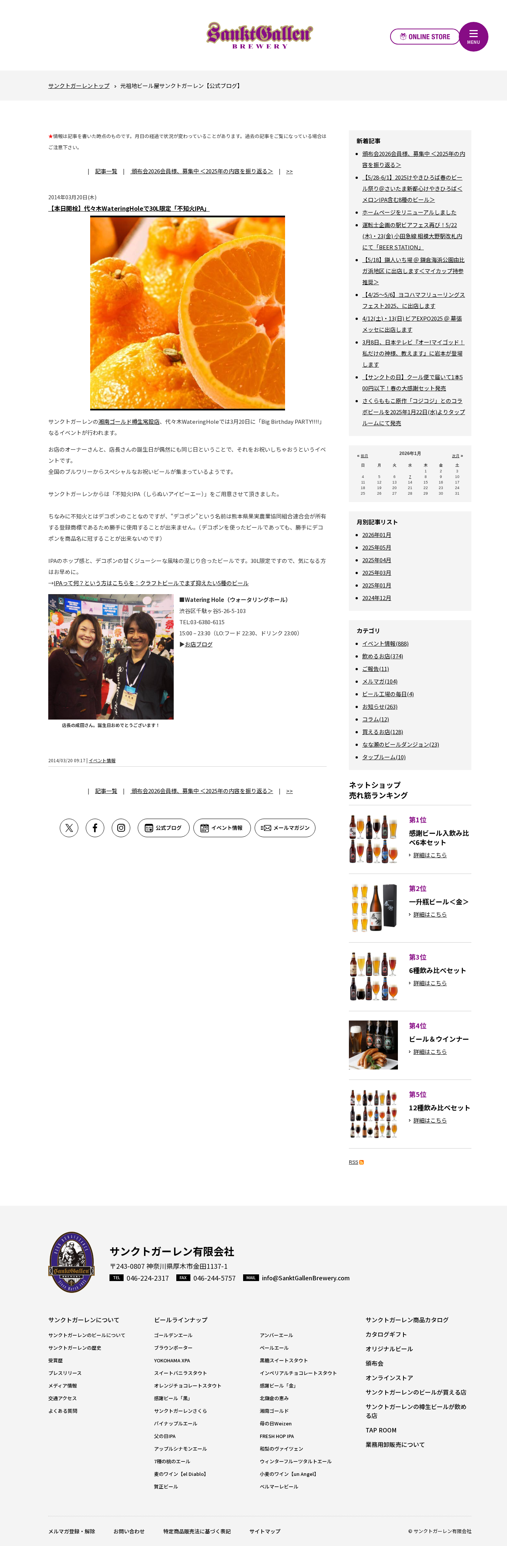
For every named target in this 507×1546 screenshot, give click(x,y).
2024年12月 (376, 598)
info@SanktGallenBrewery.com (306, 1278)
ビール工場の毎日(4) (388, 694)
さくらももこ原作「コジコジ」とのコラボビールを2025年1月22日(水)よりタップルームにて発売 (413, 412)
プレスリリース (65, 1372)
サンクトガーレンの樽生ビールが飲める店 (416, 1411)
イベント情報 (102, 760)
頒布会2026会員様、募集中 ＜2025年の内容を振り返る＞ (201, 171)
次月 (455, 456)
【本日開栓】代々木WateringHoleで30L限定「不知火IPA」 (129, 208)
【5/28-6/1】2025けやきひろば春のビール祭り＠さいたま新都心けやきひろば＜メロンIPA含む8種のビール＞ (412, 188)
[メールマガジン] (285, 828)
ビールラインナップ (180, 1319)
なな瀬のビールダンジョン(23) (400, 744)
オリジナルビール (389, 1348)
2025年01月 (376, 585)
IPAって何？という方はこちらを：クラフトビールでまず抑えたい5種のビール (151, 583)
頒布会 (374, 1363)
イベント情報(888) (385, 643)
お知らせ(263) (380, 706)
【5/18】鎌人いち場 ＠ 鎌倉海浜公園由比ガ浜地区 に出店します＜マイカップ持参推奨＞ (413, 271)
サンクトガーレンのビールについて (86, 1335)
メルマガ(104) (380, 681)
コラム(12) (375, 719)
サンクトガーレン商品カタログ (407, 1319)
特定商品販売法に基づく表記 (197, 1531)
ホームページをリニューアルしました (409, 212)
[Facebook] (99, 828)
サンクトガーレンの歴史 (74, 1347)
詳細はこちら (430, 855)
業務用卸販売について (395, 1444)
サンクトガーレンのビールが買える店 (416, 1392)
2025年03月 (376, 572)
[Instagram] (125, 828)
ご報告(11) (375, 668)
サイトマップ (265, 1531)
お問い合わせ (129, 1531)
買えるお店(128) (382, 732)
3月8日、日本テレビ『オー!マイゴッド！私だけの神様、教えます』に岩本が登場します (413, 353)
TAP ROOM (381, 1429)
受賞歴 (55, 1360)
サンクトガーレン (71, 1262)
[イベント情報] (224, 828)
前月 (364, 456)
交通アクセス (62, 1398)
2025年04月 (376, 560)
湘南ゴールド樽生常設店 (129, 421)
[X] (73, 828)
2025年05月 (376, 547)
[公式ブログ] (165, 828)
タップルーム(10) (384, 757)
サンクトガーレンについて (84, 1319)
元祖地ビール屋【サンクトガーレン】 (259, 35)
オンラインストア (425, 37)
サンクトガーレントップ (78, 85)
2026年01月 (376, 534)
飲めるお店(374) (382, 656)
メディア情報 (62, 1385)
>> (289, 171)
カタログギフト (386, 1334)
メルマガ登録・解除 (71, 1531)
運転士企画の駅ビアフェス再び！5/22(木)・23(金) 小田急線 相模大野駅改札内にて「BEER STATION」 (412, 236)
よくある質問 (62, 1410)
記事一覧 (106, 171)
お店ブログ (199, 644)
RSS (353, 1162)
